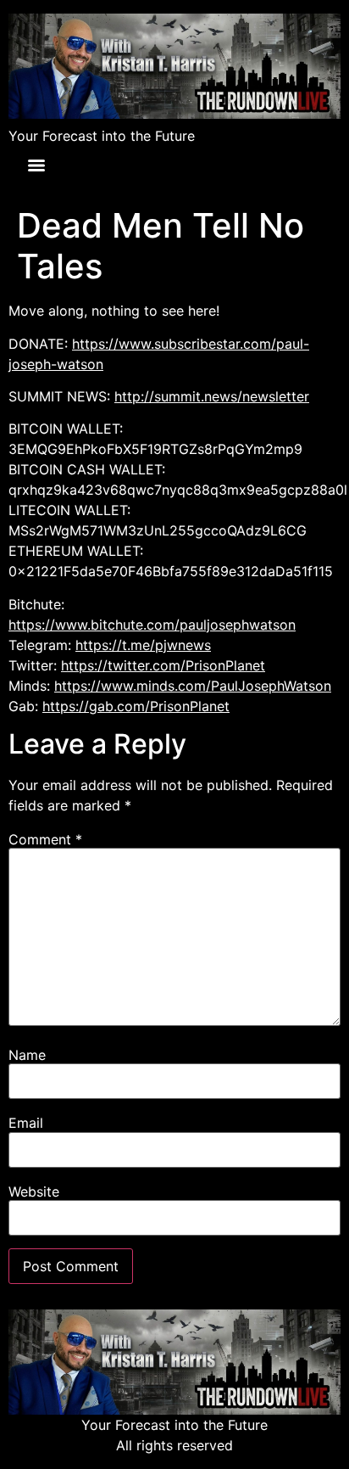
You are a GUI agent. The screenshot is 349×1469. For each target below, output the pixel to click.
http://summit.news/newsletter (211, 396)
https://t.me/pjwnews (143, 644)
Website (33, 1191)
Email (25, 1123)
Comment (45, 839)
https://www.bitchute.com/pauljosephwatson (152, 624)
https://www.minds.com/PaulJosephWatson (192, 685)
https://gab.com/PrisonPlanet (136, 706)
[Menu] (36, 165)
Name (27, 1055)
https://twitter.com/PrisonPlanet (163, 665)
